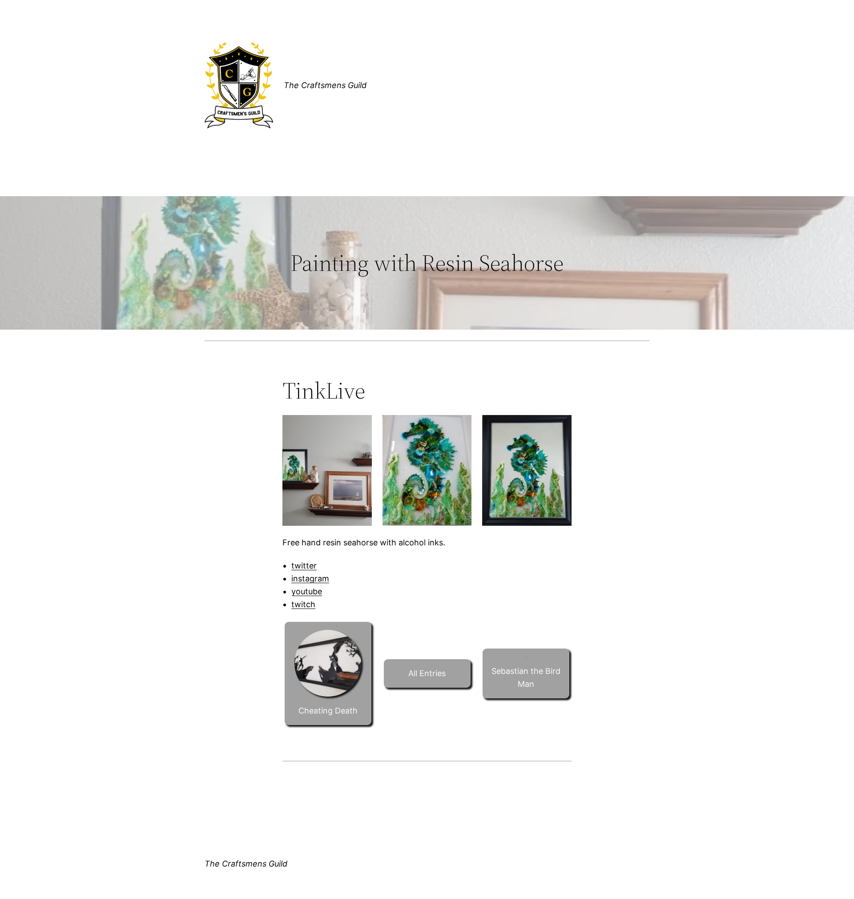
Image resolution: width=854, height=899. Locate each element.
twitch (303, 604)
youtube (306, 591)
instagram (310, 578)
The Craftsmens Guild (325, 85)
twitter (304, 565)
